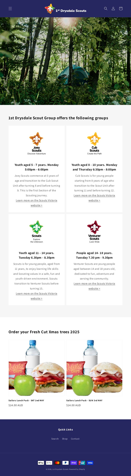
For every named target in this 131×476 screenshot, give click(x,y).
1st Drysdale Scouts (60, 469)
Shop (65, 438)
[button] (10, 8)
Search (55, 438)
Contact (75, 438)
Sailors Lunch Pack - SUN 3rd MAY (84, 400)
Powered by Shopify (77, 469)
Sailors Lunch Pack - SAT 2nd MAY (26, 400)
